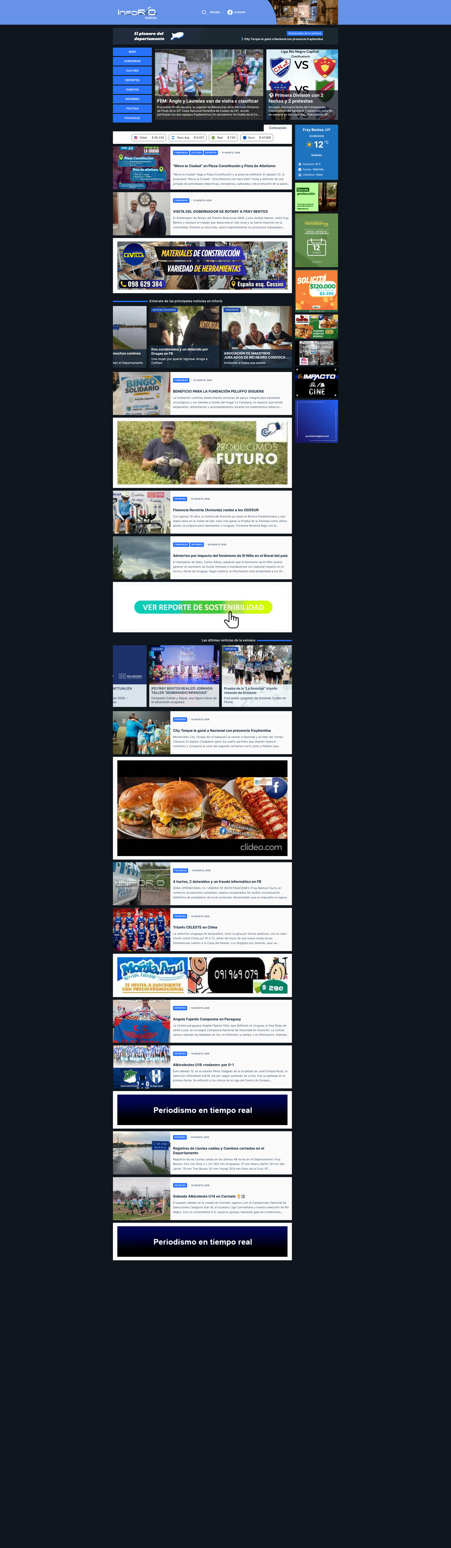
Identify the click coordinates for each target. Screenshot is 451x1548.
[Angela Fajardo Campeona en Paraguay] (141, 1021)
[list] (264, 39)
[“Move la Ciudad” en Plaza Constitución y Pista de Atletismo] (141, 168)
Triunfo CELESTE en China (195, 927)
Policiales (180, 870)
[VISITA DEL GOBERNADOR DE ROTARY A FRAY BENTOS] (141, 213)
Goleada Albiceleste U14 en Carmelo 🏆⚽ (209, 1196)
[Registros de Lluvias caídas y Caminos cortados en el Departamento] (141, 1152)
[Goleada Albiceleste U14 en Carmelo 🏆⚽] (141, 1198)
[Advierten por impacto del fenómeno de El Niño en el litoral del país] (141, 557)
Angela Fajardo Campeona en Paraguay (207, 1019)
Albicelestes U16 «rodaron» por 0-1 (203, 1065)
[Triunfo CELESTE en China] (141, 929)
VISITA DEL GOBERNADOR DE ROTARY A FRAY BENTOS (220, 211)
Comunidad (181, 152)
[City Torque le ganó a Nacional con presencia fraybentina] (141, 732)
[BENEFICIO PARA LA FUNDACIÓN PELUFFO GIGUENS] (141, 393)
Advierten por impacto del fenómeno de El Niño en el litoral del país (230, 556)
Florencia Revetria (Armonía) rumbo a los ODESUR (216, 510)
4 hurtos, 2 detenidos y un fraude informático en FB (217, 882)
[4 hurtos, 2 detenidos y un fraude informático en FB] (141, 883)
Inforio (215, 12)
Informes (196, 544)
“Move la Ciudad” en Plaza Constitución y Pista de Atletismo (224, 166)
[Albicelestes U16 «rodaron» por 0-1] (141, 1066)
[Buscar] (204, 12)
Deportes (211, 152)
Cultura (196, 152)
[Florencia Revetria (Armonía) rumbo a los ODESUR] (141, 512)
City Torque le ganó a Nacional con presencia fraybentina (222, 730)
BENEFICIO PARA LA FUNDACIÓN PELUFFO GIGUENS (218, 391)
